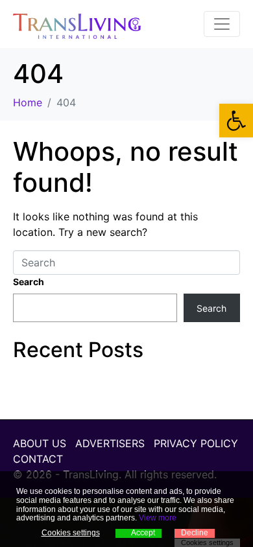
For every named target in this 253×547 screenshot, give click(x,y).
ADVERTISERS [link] (110, 443)
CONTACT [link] (38, 458)
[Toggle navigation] (222, 24)
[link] (236, 120)
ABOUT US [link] (39, 443)
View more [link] (157, 517)
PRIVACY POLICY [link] (196, 443)
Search (28, 281)
